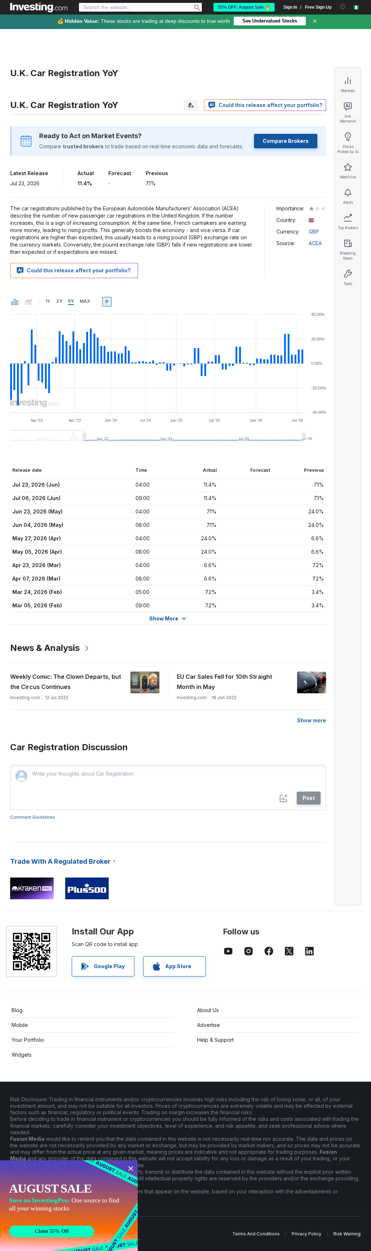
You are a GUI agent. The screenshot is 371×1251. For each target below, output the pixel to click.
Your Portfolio (28, 1040)
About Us (208, 1010)
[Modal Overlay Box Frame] (69, 1205)
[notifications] (343, 6)
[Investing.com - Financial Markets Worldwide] (38, 7)
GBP (314, 231)
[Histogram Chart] (15, 301)
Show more (311, 720)
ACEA (315, 243)
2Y (59, 301)
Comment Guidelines (32, 817)
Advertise (208, 1025)
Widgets (22, 1055)
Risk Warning (346, 1233)
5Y (71, 301)
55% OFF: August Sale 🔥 (244, 7)
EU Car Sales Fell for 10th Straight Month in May (224, 681)
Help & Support (215, 1040)
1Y (47, 301)
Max (85, 301)
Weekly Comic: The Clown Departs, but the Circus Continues (65, 681)
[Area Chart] (28, 301)
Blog (17, 1010)
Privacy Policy (306, 1233)
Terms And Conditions (256, 1233)
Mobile (20, 1025)
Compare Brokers (286, 141)
